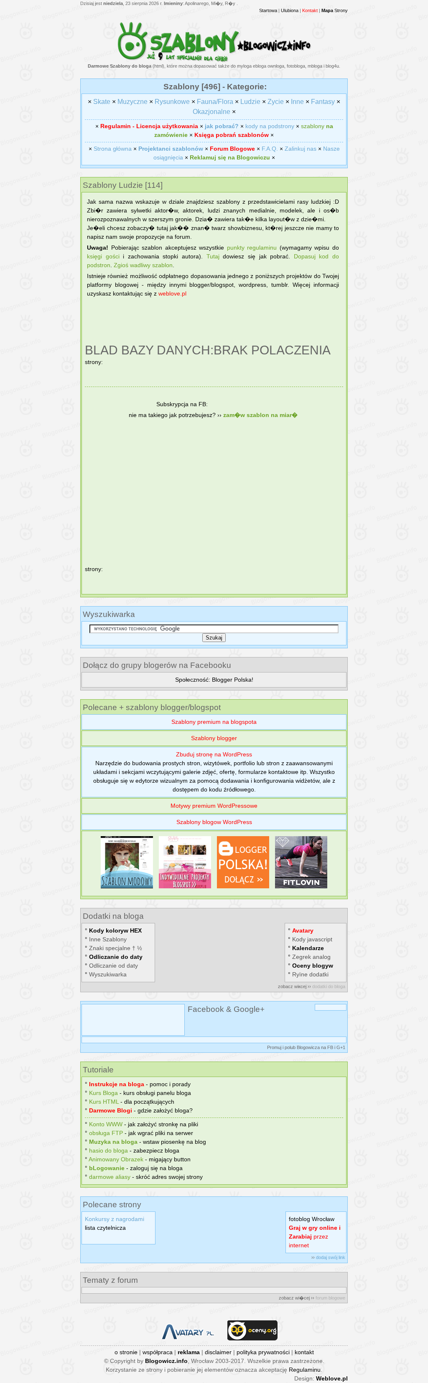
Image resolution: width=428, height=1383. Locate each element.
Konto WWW (105, 1124)
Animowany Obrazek (116, 1159)
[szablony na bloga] (214, 60)
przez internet (315, 1236)
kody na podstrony (269, 126)
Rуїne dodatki (310, 974)
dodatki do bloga (328, 986)
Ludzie (250, 101)
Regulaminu (305, 1369)
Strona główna (113, 148)
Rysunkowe (172, 101)
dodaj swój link (330, 1257)
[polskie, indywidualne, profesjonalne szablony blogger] (185, 888)
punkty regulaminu (252, 247)
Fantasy (323, 101)
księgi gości (103, 256)
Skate (101, 101)
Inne (297, 101)
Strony (334, 10)
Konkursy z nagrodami (114, 1219)
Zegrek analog (311, 956)
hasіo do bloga (108, 1150)
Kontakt (310, 10)
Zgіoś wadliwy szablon (143, 265)
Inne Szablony (108, 939)
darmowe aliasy (109, 1176)
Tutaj (212, 256)
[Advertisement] (214, 321)
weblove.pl (172, 293)
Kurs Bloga (103, 1093)
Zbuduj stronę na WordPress (214, 754)
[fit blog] (301, 888)
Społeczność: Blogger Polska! (214, 679)
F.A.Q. (270, 148)
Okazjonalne (211, 111)
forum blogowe (330, 1297)
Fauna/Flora (215, 101)
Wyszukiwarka (108, 974)
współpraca (158, 1352)
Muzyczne (132, 101)
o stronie (126, 1352)
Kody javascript (312, 939)
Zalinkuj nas (300, 148)
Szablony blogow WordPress (214, 822)
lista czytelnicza (105, 1227)
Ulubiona (289, 10)
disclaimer (218, 1352)
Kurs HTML (104, 1101)
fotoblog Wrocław (311, 1219)
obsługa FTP (106, 1133)
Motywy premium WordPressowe (214, 805)
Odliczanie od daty (113, 965)
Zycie (276, 101)
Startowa (268, 10)
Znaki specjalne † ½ (115, 948)
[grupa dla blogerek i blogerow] (243, 888)
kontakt (304, 1352)
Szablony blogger (214, 738)
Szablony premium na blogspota (214, 721)
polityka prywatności (263, 1352)
